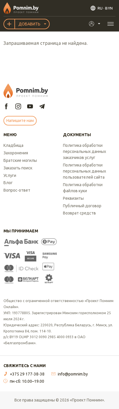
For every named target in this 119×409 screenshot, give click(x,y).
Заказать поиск (17, 168)
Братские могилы (20, 160)
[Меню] (110, 24)
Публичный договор (82, 205)
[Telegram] (42, 106)
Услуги (9, 175)
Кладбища (13, 145)
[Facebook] (6, 106)
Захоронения (15, 153)
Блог (8, 182)
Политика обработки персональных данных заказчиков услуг (84, 151)
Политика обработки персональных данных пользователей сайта (84, 171)
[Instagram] (18, 106)
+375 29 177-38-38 (27, 374)
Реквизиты (73, 198)
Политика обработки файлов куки (83, 187)
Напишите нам (20, 120)
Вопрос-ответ (16, 190)
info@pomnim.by (73, 374)
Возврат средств (79, 213)
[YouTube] (30, 106)
